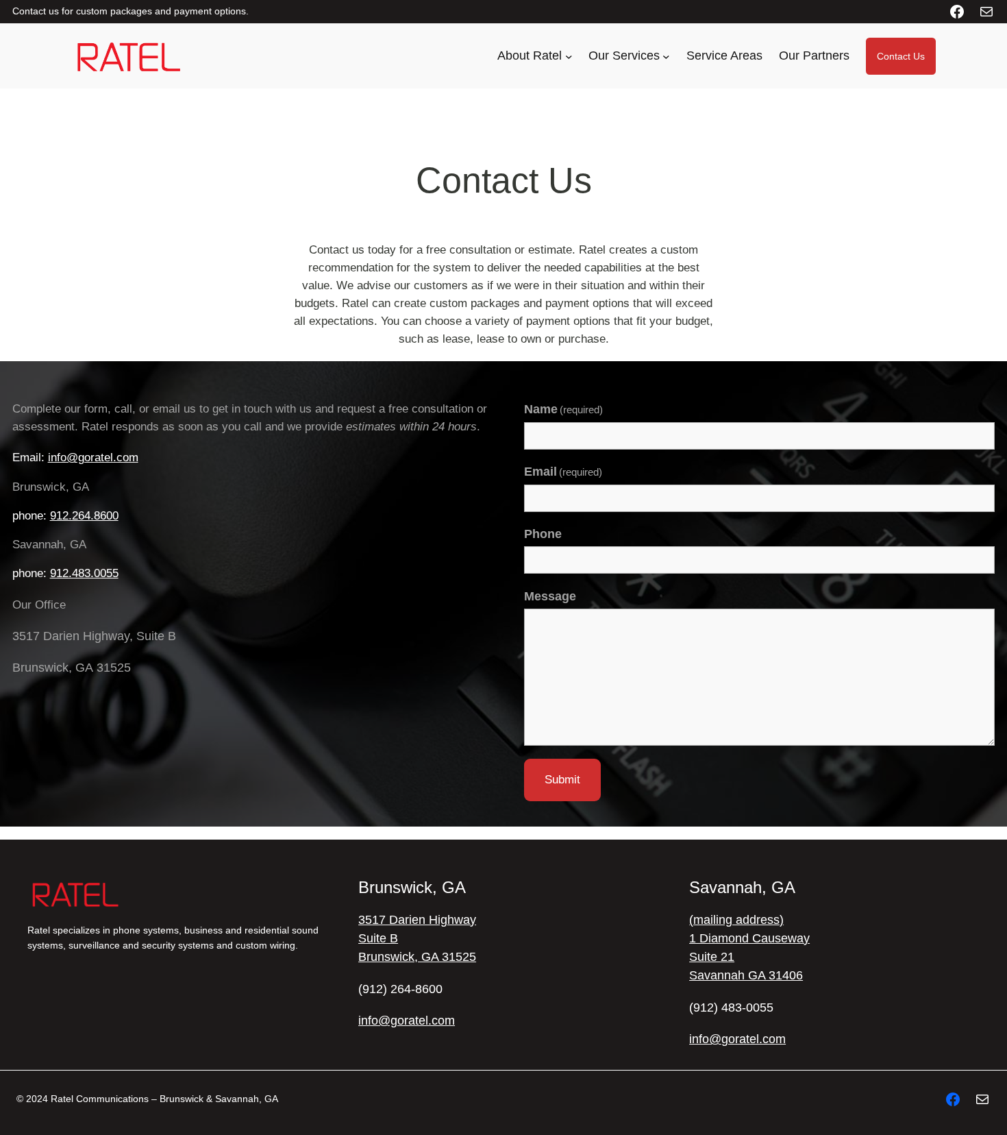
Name (564, 409)
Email (563, 471)
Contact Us (901, 56)
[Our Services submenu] (666, 56)
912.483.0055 (84, 573)
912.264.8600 (84, 515)
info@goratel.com (93, 457)
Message (550, 596)
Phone (543, 534)
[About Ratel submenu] (569, 56)
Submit (562, 779)
